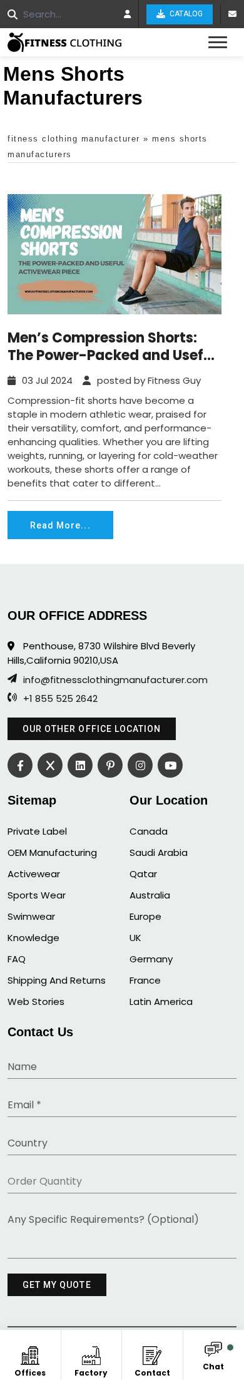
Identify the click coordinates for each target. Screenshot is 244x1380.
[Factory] (91, 1353)
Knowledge (33, 937)
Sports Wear (37, 895)
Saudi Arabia (159, 852)
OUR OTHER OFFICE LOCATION (92, 729)
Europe (145, 916)
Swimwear (31, 916)
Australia (150, 895)
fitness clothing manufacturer (74, 138)
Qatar (143, 873)
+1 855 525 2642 (60, 699)
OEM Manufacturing (52, 852)
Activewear (34, 873)
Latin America (161, 1001)
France (145, 980)
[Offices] (30, 1353)
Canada (149, 831)
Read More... (60, 525)
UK (135, 937)
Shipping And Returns (57, 980)
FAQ (17, 958)
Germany (151, 958)
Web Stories (36, 1001)
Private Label (37, 831)
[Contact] (152, 1353)
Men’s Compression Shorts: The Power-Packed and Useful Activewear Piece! (112, 346)
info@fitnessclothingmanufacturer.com (115, 680)
